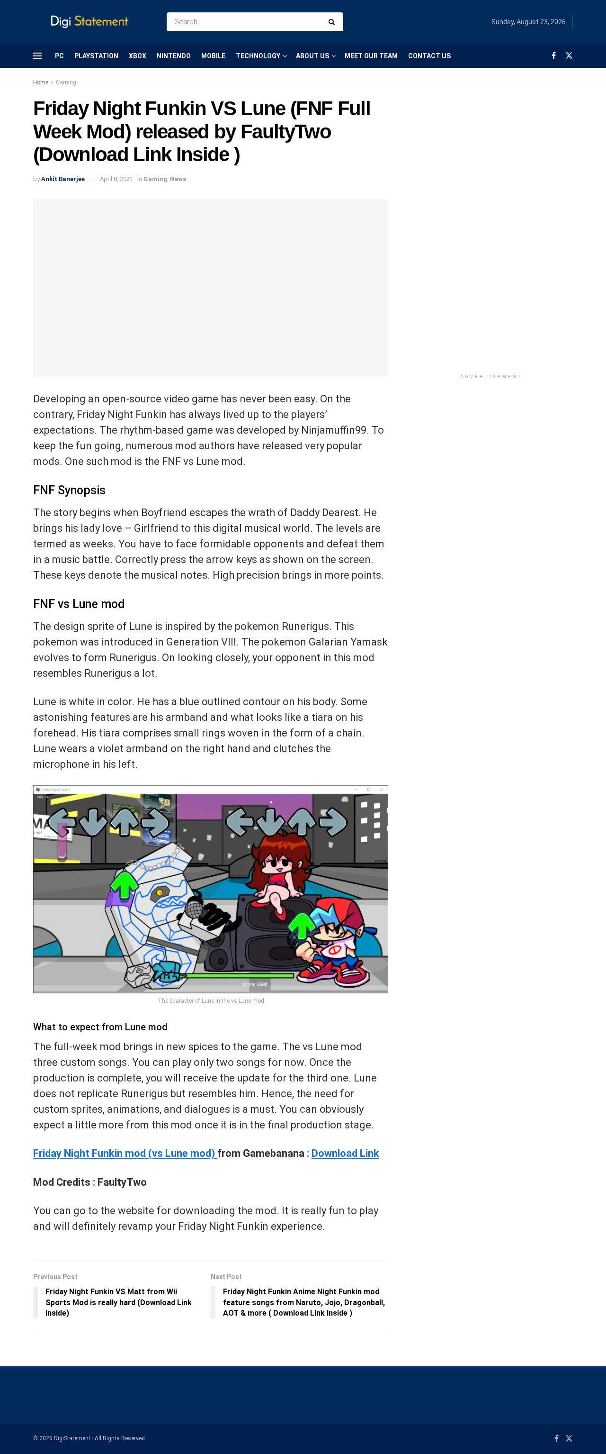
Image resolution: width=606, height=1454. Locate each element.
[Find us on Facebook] (554, 56)
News (178, 178)
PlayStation (96, 56)
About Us (312, 56)
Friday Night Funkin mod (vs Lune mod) (125, 1153)
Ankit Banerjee (63, 178)
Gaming (66, 82)
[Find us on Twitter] (569, 56)
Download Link (345, 1153)
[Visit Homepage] (91, 22)
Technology (258, 56)
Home (40, 82)
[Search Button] (333, 21)
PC (59, 56)
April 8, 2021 (116, 178)
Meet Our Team (371, 56)
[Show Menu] (37, 56)
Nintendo (174, 56)
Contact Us (429, 56)
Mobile (213, 56)
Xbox (137, 56)
